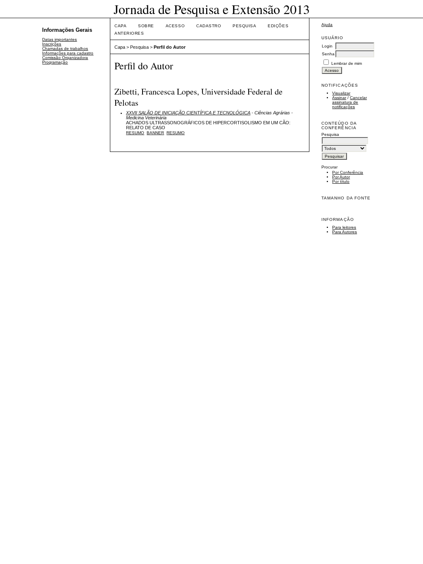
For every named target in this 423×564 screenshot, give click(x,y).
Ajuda (327, 24)
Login (327, 46)
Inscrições (51, 44)
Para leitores (344, 227)
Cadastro (208, 26)
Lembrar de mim (346, 63)
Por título (340, 181)
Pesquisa (244, 26)
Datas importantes (59, 39)
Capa (120, 26)
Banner (155, 132)
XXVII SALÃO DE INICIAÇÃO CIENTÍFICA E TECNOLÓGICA (188, 112)
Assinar (339, 97)
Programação (55, 62)
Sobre (146, 26)
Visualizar (341, 93)
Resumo (135, 132)
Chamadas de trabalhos (65, 48)
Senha (328, 54)
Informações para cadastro (67, 53)
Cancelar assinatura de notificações (349, 102)
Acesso (175, 26)
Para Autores (344, 232)
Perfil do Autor (169, 47)
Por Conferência (347, 172)
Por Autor (341, 177)
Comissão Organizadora (65, 57)
